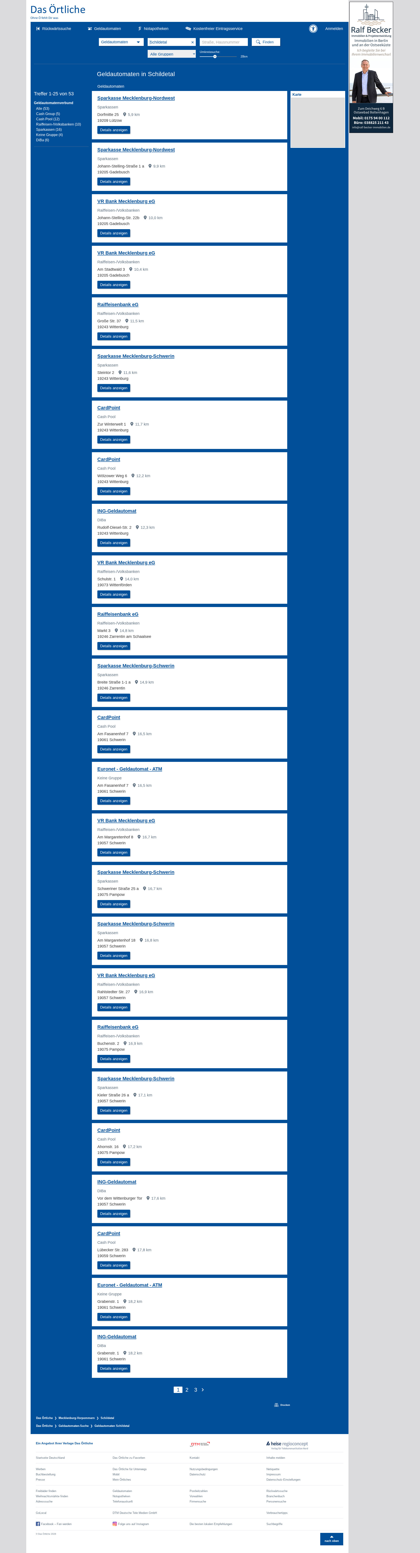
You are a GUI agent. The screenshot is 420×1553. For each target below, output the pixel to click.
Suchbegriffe (274, 1524)
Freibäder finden (46, 1491)
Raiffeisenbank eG (117, 304)
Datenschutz (198, 1474)
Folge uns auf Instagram (133, 1524)
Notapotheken (156, 28)
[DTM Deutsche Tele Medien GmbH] (228, 1445)
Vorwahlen (196, 1496)
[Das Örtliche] (58, 11)
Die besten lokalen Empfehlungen (211, 1524)
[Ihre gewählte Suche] (121, 42)
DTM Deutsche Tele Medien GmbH (135, 1513)
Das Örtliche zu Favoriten (129, 1457)
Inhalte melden (275, 1457)
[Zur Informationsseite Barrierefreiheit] (313, 28)
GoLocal (41, 1513)
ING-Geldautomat (116, 511)
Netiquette (272, 1469)
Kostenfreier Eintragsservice (218, 28)
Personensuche (276, 1501)
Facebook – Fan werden (56, 1524)
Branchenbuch (275, 1496)
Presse (40, 1479)
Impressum (273, 1474)
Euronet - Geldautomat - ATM (129, 769)
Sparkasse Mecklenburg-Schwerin (135, 356)
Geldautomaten (107, 28)
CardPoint (108, 407)
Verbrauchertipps (277, 1513)
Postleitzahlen (199, 1491)
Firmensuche (198, 1501)
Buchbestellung (45, 1474)
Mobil (116, 1474)
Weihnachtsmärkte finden (52, 1496)
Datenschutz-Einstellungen (283, 1479)
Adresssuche (44, 1501)
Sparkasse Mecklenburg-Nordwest (136, 98)
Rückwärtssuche (56, 28)
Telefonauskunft (123, 1501)
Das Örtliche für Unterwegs (130, 1469)
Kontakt (195, 1457)
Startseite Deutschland (50, 1457)
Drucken (283, 1405)
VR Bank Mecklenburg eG (126, 201)
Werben (41, 1469)
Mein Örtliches (122, 1479)
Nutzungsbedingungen (204, 1469)
